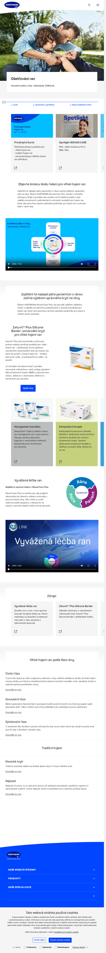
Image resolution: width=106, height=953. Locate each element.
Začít (15, 105)
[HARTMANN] (12, 5)
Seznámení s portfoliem (45, 105)
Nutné (17, 947)
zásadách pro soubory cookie (66, 932)
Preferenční (31, 947)
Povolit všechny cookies (60, 940)
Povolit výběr (39, 940)
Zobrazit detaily (78, 947)
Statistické (47, 947)
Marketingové (63, 947)
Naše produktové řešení (81, 105)
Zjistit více (28, 388)
